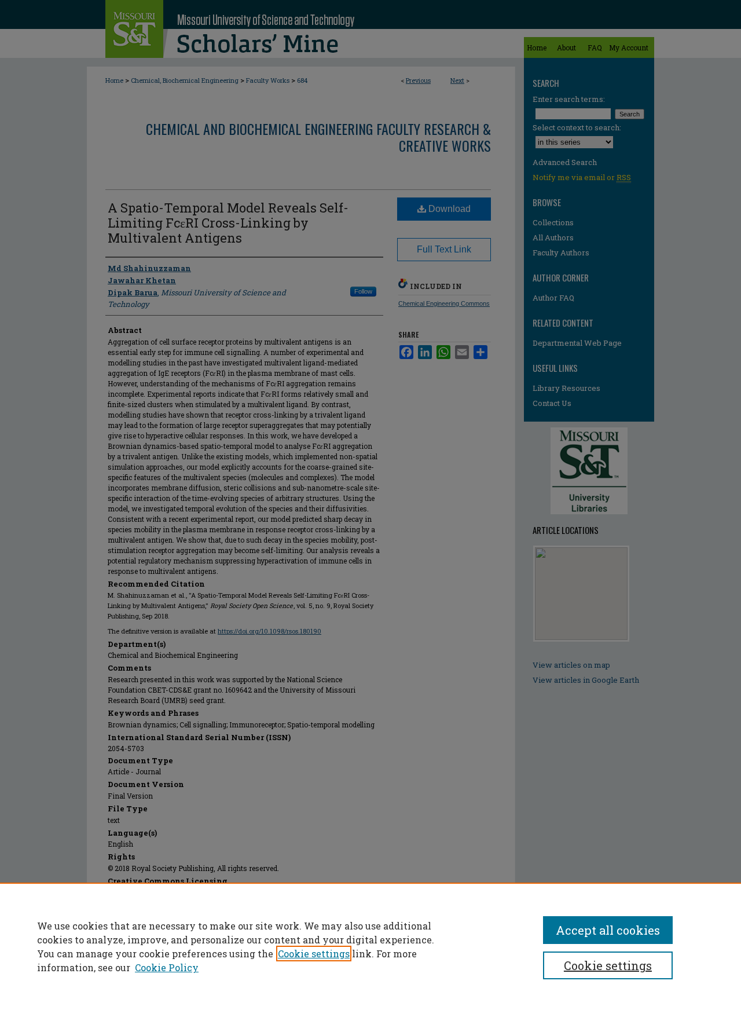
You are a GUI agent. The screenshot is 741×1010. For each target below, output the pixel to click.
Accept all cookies (608, 930)
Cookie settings (314, 953)
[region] (370, 946)
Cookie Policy (167, 967)
